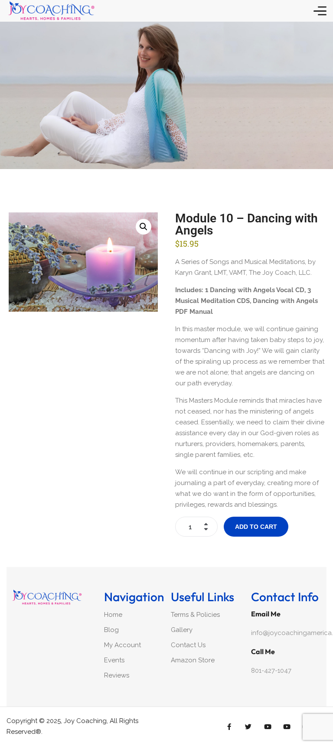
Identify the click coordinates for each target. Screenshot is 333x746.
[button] (143, 227)
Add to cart (256, 526)
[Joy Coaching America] (51, 11)
